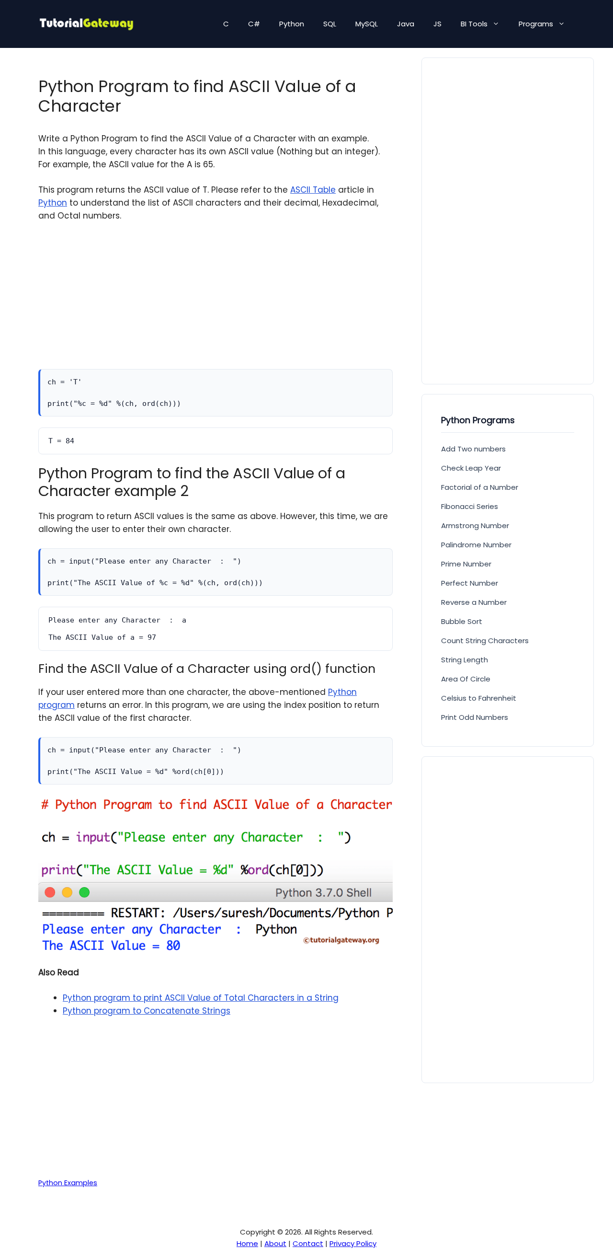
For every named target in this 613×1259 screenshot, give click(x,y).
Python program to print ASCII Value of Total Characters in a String (201, 998)
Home (247, 1243)
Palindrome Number (476, 545)
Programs (536, 24)
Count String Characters (485, 640)
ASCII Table (313, 190)
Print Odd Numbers (474, 717)
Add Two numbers (473, 449)
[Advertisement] (215, 302)
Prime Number (466, 564)
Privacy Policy (352, 1243)
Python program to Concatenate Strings (146, 1010)
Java (405, 24)
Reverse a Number (474, 602)
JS (437, 24)
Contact (308, 1243)
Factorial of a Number (479, 487)
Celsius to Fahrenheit (478, 698)
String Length (464, 660)
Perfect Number (469, 583)
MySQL (366, 24)
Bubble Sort (461, 621)
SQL (329, 24)
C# (254, 24)
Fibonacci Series (469, 506)
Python (291, 24)
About (275, 1243)
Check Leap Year (471, 468)
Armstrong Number (475, 525)
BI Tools (474, 24)
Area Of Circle (465, 679)
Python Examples (67, 1183)
